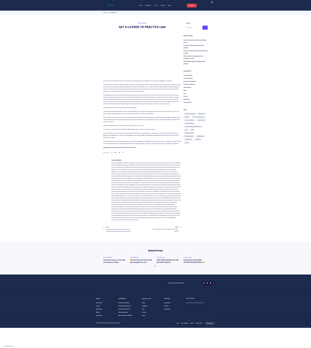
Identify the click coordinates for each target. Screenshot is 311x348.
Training (186, 142)
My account (99, 296)
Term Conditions (184, 317)
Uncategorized (113, 12)
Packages (148, 5)
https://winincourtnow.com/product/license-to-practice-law (119, 147)
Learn (186, 129)
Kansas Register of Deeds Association (193, 126)
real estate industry (189, 136)
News (184, 90)
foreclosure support (189, 123)
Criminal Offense (188, 78)
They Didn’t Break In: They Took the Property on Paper (114, 260)
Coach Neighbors (116, 160)
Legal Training (187, 87)
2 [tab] (156, 265)
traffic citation (188, 139)
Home (140, 5)
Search (188, 23)
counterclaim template (190, 113)
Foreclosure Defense (189, 84)
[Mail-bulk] (210, 279)
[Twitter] (204, 279)
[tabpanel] (115, 259)
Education (187, 116)
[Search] (205, 27)
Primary (185, 96)
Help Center (99, 303)
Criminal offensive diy (124, 303)
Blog (156, 5)
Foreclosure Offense (123, 296)
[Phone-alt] (213, 279)
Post (184, 93)
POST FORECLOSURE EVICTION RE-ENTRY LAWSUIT (168, 260)
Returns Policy (199, 317)
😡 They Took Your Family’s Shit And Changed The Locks (141, 260)
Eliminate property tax (124, 300)
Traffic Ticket (198, 139)
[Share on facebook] (111, 152)
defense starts (202, 113)
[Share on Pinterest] (122, 152)
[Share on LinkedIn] (119, 152)
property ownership (189, 132)
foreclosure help (201, 119)
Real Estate (186, 99)
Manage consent (8, 346)
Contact (162, 5)
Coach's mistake (187, 75)
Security (192, 317)
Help (178, 317)
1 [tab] (154, 265)
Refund (98, 306)
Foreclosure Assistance (189, 81)
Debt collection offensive (125, 309)
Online (192, 129)
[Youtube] (207, 279)
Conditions (99, 309)
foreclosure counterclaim (198, 116)
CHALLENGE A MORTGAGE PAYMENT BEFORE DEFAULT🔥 (194, 260)
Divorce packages (123, 306)
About (169, 5)
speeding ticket (200, 136)
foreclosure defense (189, 119)
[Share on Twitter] (115, 152)
